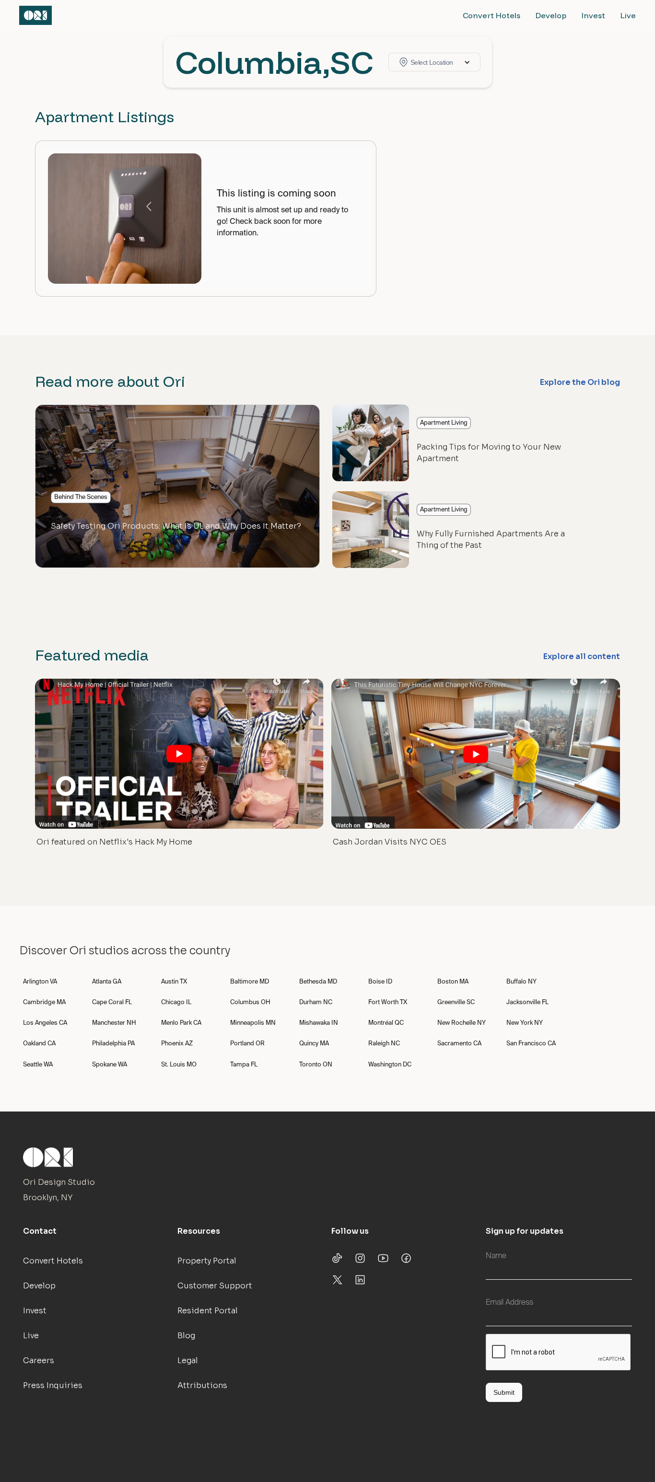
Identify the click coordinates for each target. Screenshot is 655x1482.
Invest (593, 15)
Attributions (202, 1385)
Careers (38, 1360)
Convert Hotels (491, 15)
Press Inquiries (52, 1385)
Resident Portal (207, 1311)
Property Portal (206, 1261)
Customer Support (214, 1286)
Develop (551, 15)
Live (628, 15)
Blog (186, 1336)
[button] (434, 62)
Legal (187, 1360)
